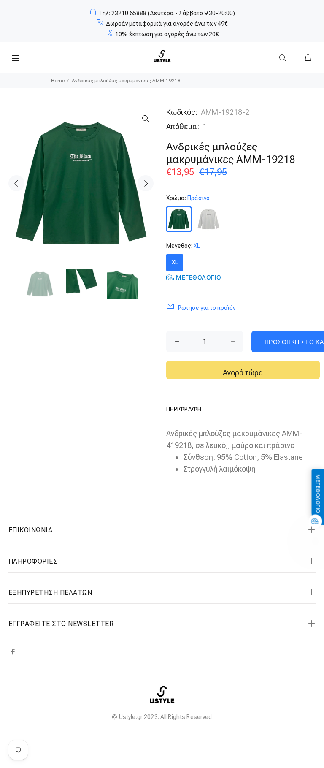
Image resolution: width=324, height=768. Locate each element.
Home (58, 81)
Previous (16, 183)
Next (146, 183)
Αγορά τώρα (243, 372)
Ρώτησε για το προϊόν (206, 307)
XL (175, 262)
